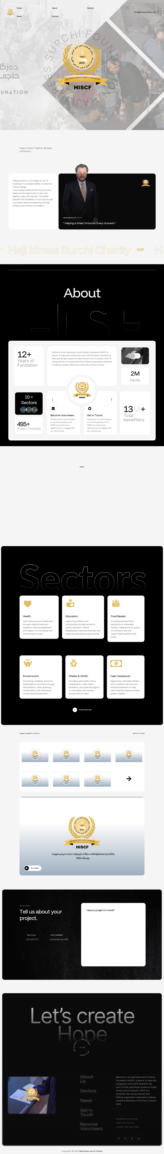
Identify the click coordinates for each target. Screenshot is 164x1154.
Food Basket (90, 535)
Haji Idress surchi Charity (91, 1151)
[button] (35, 754)
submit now (98, 958)
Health (24, 535)
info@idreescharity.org (145, 12)
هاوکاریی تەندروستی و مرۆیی (35, 539)
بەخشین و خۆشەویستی (96, 539)
